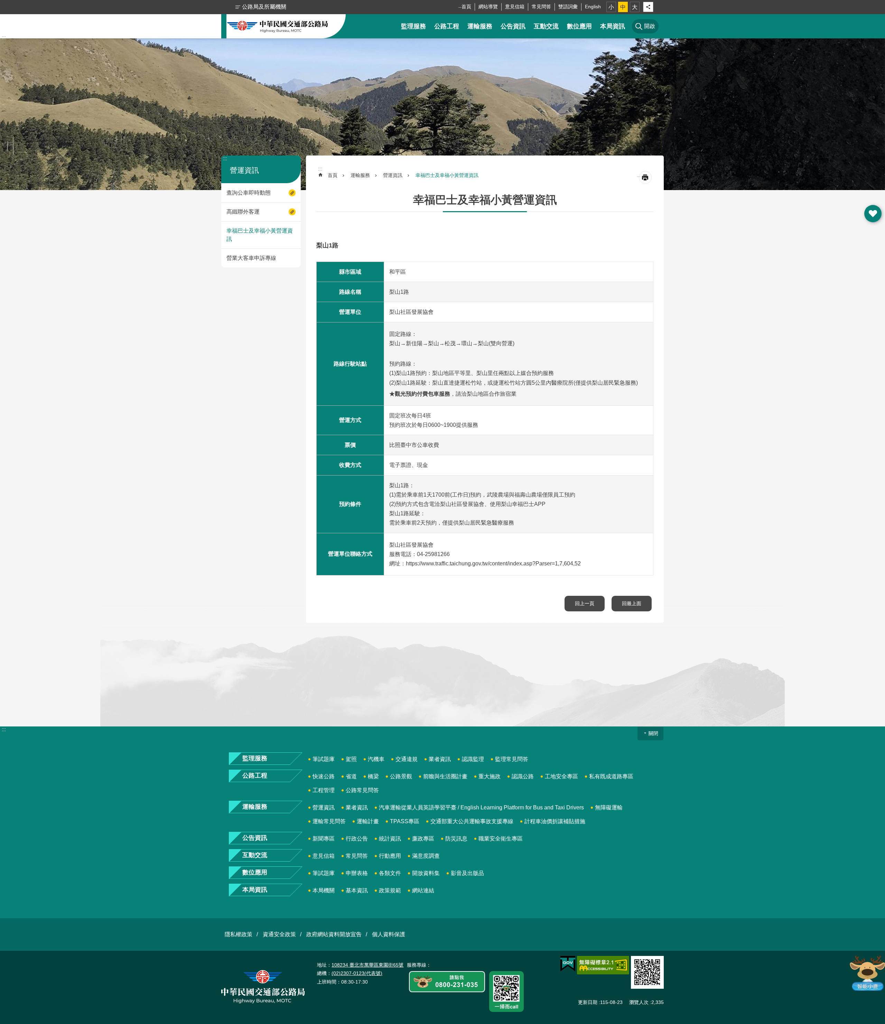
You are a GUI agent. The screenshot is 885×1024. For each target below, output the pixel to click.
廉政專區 (423, 839)
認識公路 (523, 776)
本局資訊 (612, 26)
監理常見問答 (511, 759)
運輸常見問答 (329, 821)
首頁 (466, 6)
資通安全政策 (279, 934)
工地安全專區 (561, 776)
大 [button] (634, 7)
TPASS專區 (404, 821)
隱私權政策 (238, 934)
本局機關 (324, 890)
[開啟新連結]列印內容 (645, 177)
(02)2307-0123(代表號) (357, 973)
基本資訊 (357, 890)
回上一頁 (584, 603)
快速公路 (324, 776)
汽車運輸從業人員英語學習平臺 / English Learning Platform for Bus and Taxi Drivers (481, 807)
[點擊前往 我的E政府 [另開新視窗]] (567, 964)
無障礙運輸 (609, 807)
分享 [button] (648, 7)
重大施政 (489, 776)
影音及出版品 (467, 873)
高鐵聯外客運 (243, 212)
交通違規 (406, 759)
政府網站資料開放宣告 (334, 934)
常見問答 (541, 6)
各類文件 (390, 873)
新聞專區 (324, 839)
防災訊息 (456, 839)
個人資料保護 (388, 934)
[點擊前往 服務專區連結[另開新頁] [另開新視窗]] (447, 982)
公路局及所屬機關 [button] (264, 7)
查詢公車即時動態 (248, 193)
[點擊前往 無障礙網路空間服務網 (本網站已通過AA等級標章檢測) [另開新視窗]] (603, 965)
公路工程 (446, 26)
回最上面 (631, 603)
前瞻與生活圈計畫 (445, 776)
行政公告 (357, 839)
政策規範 (390, 890)
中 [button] (623, 7)
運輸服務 (479, 26)
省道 (351, 776)
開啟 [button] (873, 213)
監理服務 (413, 26)
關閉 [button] (653, 733)
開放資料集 (426, 873)
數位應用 (579, 26)
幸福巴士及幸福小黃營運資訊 (259, 235)
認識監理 (473, 759)
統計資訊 (390, 839)
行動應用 (390, 856)
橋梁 (373, 776)
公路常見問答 (362, 790)
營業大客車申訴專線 (251, 258)
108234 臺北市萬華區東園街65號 (367, 965)
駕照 (351, 759)
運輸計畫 (368, 821)
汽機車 (376, 759)
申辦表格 (357, 873)
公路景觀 (401, 776)
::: (4, 37)
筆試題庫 (324, 759)
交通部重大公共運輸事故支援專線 (471, 821)
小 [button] (611, 7)
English (593, 6)
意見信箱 (514, 6)
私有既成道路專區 (611, 776)
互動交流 (546, 26)
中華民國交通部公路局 (277, 26)
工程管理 (324, 790)
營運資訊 (392, 175)
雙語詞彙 (568, 6)
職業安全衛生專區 (500, 839)
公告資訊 (513, 26)
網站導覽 (488, 6)
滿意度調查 (426, 856)
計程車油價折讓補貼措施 (554, 821)
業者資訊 (440, 759)
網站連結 (423, 890)
